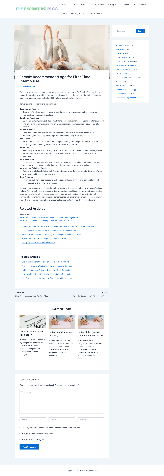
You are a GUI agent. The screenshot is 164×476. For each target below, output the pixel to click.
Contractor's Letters (124, 61)
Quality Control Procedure (127, 77)
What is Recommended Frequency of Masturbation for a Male (46, 220)
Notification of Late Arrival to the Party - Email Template (46, 270)
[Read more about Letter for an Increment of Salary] (62, 322)
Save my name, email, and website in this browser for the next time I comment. (52, 428)
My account (99, 4)
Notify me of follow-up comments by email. (37, 434)
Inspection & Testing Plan (126, 65)
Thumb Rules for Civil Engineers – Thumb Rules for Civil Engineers (50, 230)
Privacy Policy (114, 4)
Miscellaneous (122, 73)
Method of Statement (125, 69)
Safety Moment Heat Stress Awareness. (38, 242)
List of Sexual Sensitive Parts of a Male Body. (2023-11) (45, 262)
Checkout (74, 4)
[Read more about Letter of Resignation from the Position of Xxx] (91, 322)
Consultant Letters (123, 57)
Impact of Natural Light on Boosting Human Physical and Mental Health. (52, 234)
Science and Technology (126, 89)
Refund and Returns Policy (135, 4)
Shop (64, 13)
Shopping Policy (77, 13)
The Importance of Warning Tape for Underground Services (47, 266)
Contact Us (86, 4)
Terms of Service (94, 13)
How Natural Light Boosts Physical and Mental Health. (44, 238)
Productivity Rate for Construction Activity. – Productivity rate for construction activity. (59, 226)
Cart (64, 4)
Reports (119, 81)
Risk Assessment (123, 85)
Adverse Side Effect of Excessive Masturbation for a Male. (46, 274)
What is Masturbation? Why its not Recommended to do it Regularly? (49, 217)
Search (141, 31)
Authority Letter (122, 45)
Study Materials (122, 93)
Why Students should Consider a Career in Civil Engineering (47, 278)
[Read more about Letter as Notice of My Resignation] (33, 321)
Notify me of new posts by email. (34, 440)
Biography (120, 49)
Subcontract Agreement (126, 97)
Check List (120, 53)
